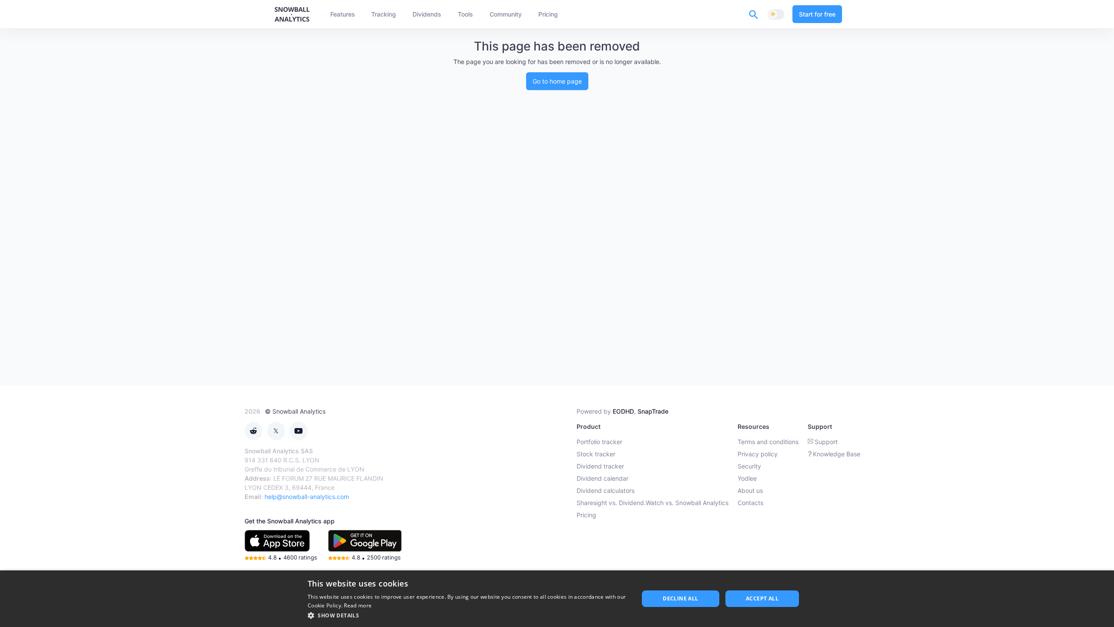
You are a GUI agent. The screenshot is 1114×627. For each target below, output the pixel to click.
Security (749, 466)
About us (750, 490)
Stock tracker (596, 454)
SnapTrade (653, 411)
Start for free (817, 14)
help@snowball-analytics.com (307, 496)
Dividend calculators (605, 490)
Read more (358, 605)
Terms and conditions (768, 441)
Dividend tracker (600, 466)
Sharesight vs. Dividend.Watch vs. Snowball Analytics (652, 502)
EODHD (623, 411)
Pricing (586, 515)
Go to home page (557, 81)
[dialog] (557, 598)
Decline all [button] (680, 598)
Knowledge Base (836, 454)
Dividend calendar (602, 478)
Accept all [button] (762, 598)
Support (826, 441)
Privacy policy (758, 454)
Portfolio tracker (599, 441)
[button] (468, 615)
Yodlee (747, 478)
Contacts (750, 502)
